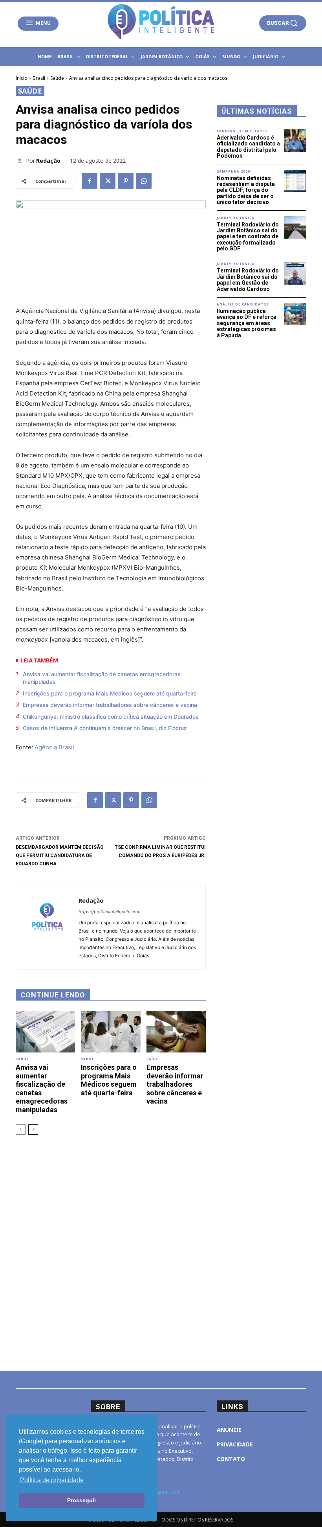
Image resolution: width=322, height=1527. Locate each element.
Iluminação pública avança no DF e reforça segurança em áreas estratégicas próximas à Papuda (246, 323)
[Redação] (21, 161)
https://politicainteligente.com (110, 911)
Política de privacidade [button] (52, 1480)
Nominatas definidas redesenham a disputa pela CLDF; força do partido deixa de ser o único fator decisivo (246, 190)
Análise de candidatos (243, 304)
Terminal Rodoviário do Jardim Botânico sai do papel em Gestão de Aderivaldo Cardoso (248, 279)
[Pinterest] (126, 181)
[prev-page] (21, 1129)
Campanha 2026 (233, 171)
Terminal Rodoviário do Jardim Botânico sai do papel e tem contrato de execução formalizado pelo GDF (248, 236)
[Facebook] (89, 181)
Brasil (39, 78)
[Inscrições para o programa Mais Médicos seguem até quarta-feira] (110, 1031)
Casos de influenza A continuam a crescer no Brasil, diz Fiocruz (105, 728)
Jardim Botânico (236, 217)
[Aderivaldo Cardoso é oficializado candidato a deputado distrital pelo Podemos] (295, 140)
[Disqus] (111, 1252)
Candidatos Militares (242, 130)
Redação (48, 160)
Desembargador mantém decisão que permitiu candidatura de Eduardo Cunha (60, 855)
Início (21, 78)
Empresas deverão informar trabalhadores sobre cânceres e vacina (110, 704)
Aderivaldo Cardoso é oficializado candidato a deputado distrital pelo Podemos (248, 146)
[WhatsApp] (144, 181)
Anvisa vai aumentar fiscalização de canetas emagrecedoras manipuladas (102, 678)
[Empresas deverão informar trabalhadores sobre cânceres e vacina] (176, 1031)
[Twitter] (107, 181)
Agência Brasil (54, 747)
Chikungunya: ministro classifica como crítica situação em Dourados (111, 716)
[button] (282, 23)
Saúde (57, 78)
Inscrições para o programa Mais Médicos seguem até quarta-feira (110, 693)
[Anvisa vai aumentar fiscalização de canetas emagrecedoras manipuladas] (45, 1031)
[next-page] (33, 1129)
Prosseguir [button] (81, 1500)
